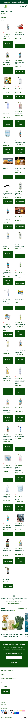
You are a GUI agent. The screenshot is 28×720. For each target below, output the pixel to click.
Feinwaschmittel (18, 113)
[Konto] (23, 6)
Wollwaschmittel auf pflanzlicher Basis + (19, 526)
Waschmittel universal (20, 409)
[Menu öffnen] (2, 6)
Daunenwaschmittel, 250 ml (19, 63)
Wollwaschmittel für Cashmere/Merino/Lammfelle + (8, 552)
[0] (25, 6)
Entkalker (5, 115)
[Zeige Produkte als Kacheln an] (1, 20)
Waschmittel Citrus (7, 378)
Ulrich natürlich (6, 34)
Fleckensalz (5, 142)
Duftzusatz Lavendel (19, 90)
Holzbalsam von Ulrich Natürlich (20, 169)
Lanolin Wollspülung (7, 219)
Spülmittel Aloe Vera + (20, 324)
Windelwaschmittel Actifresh (19, 498)
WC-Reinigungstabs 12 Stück (7, 468)
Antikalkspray (6, 36)
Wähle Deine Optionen (7, 44)
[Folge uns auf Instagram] (5, 704)
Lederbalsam (18, 218)
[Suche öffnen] (20, 6)
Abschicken (14, 662)
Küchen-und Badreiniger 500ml (19, 194)
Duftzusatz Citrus (6, 90)
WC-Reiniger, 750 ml (19, 436)
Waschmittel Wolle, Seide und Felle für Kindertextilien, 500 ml (7, 438)
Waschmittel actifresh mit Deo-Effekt (20, 351)
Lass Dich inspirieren (22, 608)
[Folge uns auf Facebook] (2, 704)
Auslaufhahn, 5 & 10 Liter (19, 35)
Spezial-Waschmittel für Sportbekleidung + (7, 327)
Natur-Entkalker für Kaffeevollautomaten (19, 245)
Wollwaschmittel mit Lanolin (19, 551)
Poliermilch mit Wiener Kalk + (20, 274)
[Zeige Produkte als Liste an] (4, 20)
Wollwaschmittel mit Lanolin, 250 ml (7, 578)
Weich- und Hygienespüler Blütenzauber (18, 469)
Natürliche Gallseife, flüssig (7, 273)
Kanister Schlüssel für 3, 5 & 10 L (7, 194)
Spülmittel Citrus (6, 350)
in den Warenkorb (20, 45)
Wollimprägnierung (7, 527)
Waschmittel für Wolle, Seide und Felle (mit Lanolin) (20, 381)
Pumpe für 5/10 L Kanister (6, 300)
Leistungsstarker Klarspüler (6, 245)
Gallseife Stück (6, 168)
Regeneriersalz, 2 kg (19, 299)
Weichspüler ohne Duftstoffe (6, 497)
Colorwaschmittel (6, 62)
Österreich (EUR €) (5, 698)
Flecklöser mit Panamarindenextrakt (20, 141)
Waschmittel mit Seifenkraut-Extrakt (7, 409)
